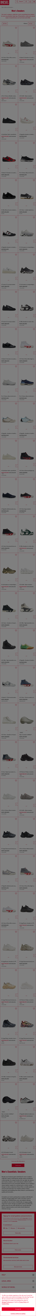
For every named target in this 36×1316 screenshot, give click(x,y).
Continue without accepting (18, 1313)
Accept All (18, 1309)
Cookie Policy (5, 1303)
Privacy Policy (22, 1302)
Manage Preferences (7, 1302)
